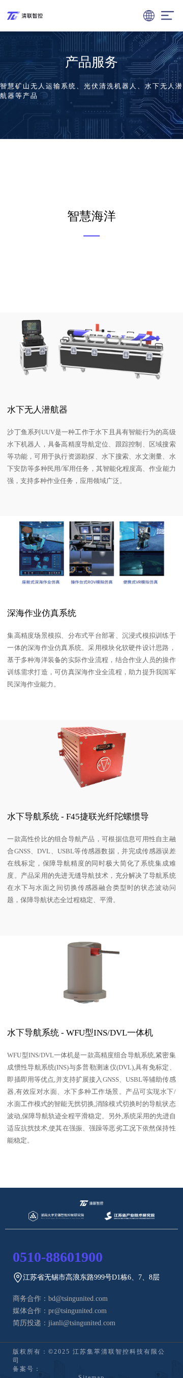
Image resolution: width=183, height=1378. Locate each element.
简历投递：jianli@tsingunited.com (64, 1323)
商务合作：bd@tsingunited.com (60, 1298)
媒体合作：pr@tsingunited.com (60, 1311)
